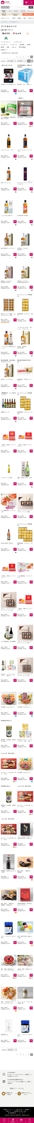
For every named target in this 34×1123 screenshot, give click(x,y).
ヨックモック (4, 44)
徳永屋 (28, 44)
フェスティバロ (18, 42)
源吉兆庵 (22, 44)
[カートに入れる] (15, 90)
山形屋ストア (4, 49)
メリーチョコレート (6, 42)
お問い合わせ (19, 1109)
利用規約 (27, 1109)
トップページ (4, 22)
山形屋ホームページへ (8, 1109)
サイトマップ (22, 1113)
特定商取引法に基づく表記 (20, 1111)
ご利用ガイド (8, 1111)
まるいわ (14, 47)
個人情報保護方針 (12, 1113)
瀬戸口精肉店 (22, 47)
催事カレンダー (28, 14)
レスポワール (13, 44)
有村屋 (2, 47)
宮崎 (25, 18)
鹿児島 (19, 18)
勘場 (8, 47)
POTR (13, 18)
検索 (31, 7)
